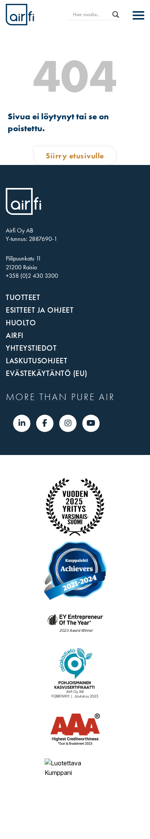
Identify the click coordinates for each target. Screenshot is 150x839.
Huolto (21, 322)
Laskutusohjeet (36, 360)
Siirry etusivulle (75, 155)
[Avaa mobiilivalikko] (138, 15)
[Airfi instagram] (68, 423)
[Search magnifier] (115, 14)
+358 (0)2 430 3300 (32, 275)
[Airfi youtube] (91, 423)
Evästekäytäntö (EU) (46, 373)
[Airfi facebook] (44, 423)
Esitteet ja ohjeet (39, 310)
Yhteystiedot (31, 348)
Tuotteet (23, 297)
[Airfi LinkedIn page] (22, 423)
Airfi (14, 335)
